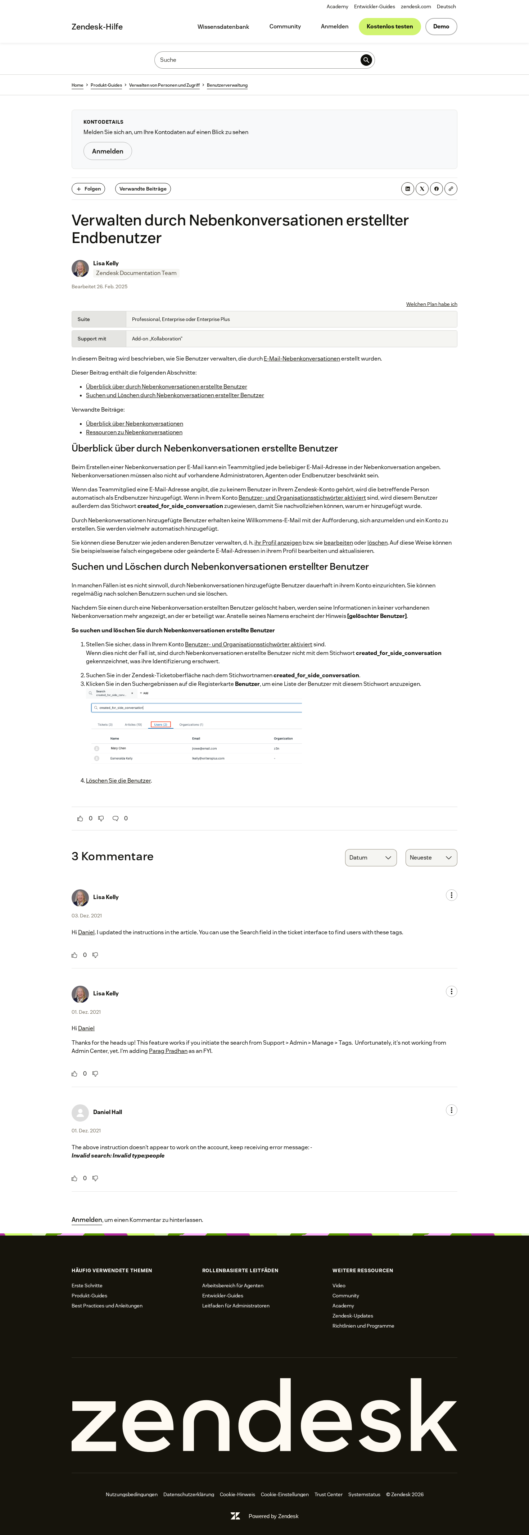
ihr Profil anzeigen (278, 542)
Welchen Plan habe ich (431, 304)
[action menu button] (451, 895)
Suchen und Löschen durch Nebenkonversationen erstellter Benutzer (175, 395)
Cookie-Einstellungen (285, 1494)
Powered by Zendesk (274, 1516)
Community (285, 26)
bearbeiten (338, 542)
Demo (441, 26)
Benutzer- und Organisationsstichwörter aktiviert (302, 497)
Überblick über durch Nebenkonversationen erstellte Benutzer (166, 386)
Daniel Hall (107, 1112)
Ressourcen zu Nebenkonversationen (134, 432)
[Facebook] (436, 188)
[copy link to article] (450, 188)
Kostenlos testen (390, 26)
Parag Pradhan (168, 1051)
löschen (377, 542)
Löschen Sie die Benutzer (118, 780)
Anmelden (335, 26)
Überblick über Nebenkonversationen (134, 423)
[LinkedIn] (407, 188)
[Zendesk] (264, 1415)
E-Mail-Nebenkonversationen (302, 358)
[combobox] (371, 857)
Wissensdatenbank (223, 27)
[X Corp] (422, 188)
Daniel (86, 932)
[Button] (80, 818)
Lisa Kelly (106, 263)
